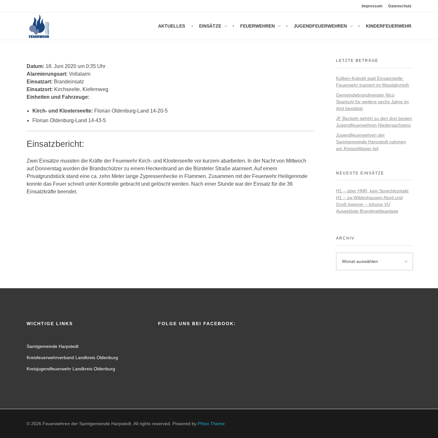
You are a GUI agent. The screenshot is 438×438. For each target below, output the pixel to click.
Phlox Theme (211, 423)
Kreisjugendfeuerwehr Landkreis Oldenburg (71, 368)
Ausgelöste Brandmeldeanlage (367, 211)
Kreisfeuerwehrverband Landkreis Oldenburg (72, 357)
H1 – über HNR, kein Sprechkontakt (372, 190)
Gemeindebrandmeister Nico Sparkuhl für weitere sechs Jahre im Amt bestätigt (372, 101)
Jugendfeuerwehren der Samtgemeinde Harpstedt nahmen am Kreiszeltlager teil (371, 141)
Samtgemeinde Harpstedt (53, 346)
